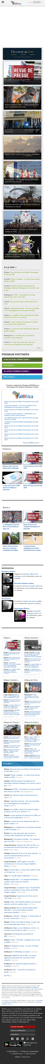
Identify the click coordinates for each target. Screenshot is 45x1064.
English (30, 2)
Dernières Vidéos (8, 571)
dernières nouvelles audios (31, 586)
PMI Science (9, 377)
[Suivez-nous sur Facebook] (12, 1039)
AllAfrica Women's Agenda (16, 371)
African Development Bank (16, 359)
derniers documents (30, 601)
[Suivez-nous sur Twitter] (17, 1039)
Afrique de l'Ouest (11, 722)
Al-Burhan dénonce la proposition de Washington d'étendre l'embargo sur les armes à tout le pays (21, 288)
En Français (36, 2)
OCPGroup (8, 365)
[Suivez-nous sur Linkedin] (22, 1039)
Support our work (17, 1026)
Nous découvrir (31, 1054)
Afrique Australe (30, 638)
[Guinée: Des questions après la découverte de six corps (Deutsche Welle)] (12, 730)
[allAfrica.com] (22, 395)
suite (39, 348)
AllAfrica (16, 3)
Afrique (6, 638)
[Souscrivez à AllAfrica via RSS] (32, 1039)
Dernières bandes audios (24, 583)
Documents (6, 599)
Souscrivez (14, 1034)
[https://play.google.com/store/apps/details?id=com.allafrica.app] (13, 1045)
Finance (6, 449)
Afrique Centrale (10, 680)
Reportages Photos (21, 608)
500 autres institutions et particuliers (28, 987)
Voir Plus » (7, 976)
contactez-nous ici (7, 1004)
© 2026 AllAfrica (12, 1051)
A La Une (9, 267)
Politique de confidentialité (29, 1051)
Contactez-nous (17, 1054)
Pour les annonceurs (18, 1030)
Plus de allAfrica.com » (31, 443)
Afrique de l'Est (30, 680)
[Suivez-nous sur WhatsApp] (27, 1039)
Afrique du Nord (30, 722)
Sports (6, 507)
